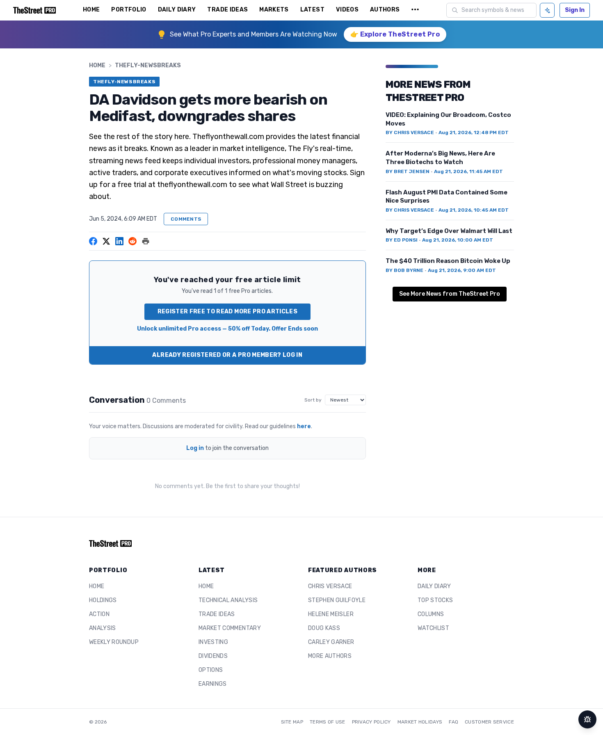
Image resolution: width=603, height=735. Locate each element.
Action (99, 614)
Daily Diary (434, 586)
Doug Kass (324, 628)
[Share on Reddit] (132, 241)
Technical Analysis (228, 600)
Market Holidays (420, 722)
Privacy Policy (371, 722)
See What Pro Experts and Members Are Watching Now (253, 34)
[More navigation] (415, 10)
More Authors (330, 656)
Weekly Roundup (114, 642)
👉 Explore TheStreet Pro (395, 34)
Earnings (213, 683)
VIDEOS (347, 9)
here (304, 426)
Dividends (213, 656)
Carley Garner (331, 642)
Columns (431, 614)
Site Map (292, 722)
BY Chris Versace (410, 132)
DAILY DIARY (177, 9)
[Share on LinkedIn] (119, 241)
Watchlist (433, 628)
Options (211, 670)
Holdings (103, 600)
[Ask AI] (547, 10)
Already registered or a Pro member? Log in (227, 355)
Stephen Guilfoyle (336, 600)
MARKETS (273, 9)
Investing (213, 642)
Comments (186, 219)
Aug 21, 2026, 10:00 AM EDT (457, 240)
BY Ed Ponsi (402, 240)
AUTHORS (385, 9)
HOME (91, 9)
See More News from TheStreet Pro (449, 293)
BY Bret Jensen (407, 171)
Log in (195, 448)
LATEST (312, 9)
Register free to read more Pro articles (228, 311)
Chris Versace (330, 586)
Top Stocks (435, 600)
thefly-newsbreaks (148, 65)
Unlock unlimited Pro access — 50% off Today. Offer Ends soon (227, 328)
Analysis (102, 628)
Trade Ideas (217, 614)
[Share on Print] (146, 241)
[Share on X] (106, 241)
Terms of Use (327, 722)
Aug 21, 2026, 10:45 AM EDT (474, 210)
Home (97, 65)
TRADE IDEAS (227, 9)
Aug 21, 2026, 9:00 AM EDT (462, 270)
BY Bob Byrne (404, 270)
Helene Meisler (331, 614)
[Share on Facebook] (93, 241)
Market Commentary (230, 628)
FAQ (453, 722)
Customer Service (489, 722)
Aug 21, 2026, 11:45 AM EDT (468, 171)
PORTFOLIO (128, 9)
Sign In (575, 10)
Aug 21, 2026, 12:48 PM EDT (474, 132)
